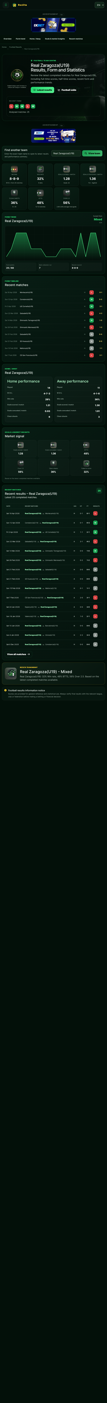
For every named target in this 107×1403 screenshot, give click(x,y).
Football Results (15, 47)
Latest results (44, 90)
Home (4, 47)
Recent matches (76, 39)
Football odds (69, 90)
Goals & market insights (55, 39)
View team (94, 153)
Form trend (20, 39)
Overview (7, 39)
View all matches (16, 654)
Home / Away (35, 39)
